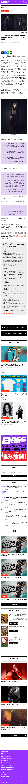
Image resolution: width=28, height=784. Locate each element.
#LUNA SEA (5, 424)
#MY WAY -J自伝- (10, 424)
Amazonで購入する (14, 623)
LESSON (4, 551)
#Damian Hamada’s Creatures (6, 42)
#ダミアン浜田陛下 (17, 42)
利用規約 (3, 754)
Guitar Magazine (4, 760)
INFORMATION (5, 11)
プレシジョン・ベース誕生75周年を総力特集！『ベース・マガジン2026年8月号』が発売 (15, 510)
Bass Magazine (4, 762)
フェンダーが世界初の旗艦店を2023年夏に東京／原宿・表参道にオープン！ (14, 333)
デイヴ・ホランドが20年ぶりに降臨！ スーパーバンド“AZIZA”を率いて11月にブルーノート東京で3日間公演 (14, 516)
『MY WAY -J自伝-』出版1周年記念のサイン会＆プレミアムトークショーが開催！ (13, 421)
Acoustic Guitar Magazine (7, 769)
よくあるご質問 (4, 751)
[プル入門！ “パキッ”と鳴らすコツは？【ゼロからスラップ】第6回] (14, 544)
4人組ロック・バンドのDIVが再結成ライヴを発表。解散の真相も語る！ (15, 327)
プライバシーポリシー (6, 756)
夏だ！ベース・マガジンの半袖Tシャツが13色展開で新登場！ (14, 394)
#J (1, 424)
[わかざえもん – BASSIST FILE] (14, 671)
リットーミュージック (6, 772)
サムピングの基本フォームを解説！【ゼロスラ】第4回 (14, 599)
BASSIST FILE (5, 678)
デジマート (3, 774)
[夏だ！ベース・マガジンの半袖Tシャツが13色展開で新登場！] (14, 383)
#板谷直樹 (3, 370)
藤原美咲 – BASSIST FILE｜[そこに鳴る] (10, 704)
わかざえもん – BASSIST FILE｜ (8, 681)
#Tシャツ (3, 397)
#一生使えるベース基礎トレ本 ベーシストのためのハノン (13, 369)
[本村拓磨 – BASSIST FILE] (14, 717)
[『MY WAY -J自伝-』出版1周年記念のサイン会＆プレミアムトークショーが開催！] (14, 410)
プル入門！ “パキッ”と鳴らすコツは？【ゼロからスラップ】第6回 (13, 555)
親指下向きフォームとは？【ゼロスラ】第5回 (12, 577)
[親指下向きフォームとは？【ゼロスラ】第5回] (14, 567)
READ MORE (14, 604)
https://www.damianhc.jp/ (8, 313)
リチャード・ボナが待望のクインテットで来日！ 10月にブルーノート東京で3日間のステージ (15, 522)
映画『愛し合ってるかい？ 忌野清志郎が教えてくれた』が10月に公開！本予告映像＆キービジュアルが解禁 (15, 504)
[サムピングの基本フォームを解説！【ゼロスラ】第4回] (14, 589)
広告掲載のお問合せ (5, 776)
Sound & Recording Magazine (7, 767)
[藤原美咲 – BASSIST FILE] (14, 694)
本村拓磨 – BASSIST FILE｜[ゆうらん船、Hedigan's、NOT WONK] (13, 728)
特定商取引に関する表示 (6, 758)
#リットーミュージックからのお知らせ (9, 367)
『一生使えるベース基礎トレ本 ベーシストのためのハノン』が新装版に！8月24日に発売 (13, 364)
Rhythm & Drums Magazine (7, 765)
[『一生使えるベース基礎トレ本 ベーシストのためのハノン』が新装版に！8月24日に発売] (14, 354)
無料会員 (18, 681)
